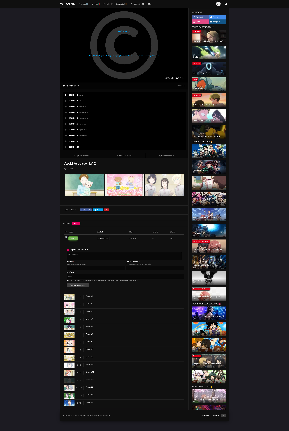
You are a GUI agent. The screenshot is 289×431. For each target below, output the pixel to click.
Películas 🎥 (108, 4)
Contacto (205, 415)
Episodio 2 (89, 304)
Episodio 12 (90, 380)
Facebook (199, 17)
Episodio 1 (89, 296)
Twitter (215, 17)
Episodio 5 (89, 326)
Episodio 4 (89, 319)
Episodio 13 (90, 402)
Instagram (216, 22)
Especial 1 (89, 387)
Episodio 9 (89, 357)
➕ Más (148, 4)
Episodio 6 (89, 334)
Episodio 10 (90, 364)
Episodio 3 (89, 311)
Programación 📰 (137, 4)
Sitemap (216, 415)
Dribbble (198, 22)
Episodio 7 (89, 342)
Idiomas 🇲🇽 (96, 4)
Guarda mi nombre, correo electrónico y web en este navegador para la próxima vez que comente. (104, 280)
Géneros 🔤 (83, 4)
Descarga (76, 223)
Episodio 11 (90, 372)
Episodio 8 (89, 349)
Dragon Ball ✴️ (121, 4)
